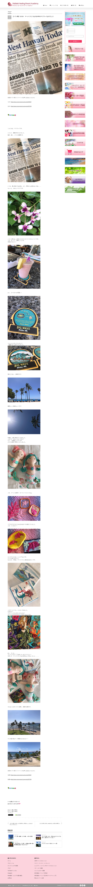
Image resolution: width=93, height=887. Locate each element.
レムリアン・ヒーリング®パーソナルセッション (46, 865)
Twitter (82, 885)
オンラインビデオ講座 (13, 865)
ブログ (9, 868)
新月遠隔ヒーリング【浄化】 (41, 873)
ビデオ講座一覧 (64, 5)
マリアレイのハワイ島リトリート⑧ (49, 843)
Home (45, 5)
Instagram (10, 873)
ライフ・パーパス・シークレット (42, 863)
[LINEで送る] (18, 814)
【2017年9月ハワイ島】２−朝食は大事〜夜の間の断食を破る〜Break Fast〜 (24, 844)
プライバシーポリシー (17, 885)
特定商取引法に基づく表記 (28, 885)
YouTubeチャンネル (12, 870)
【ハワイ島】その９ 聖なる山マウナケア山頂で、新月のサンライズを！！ (51, 837)
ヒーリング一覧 (54, 5)
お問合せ (82, 5)
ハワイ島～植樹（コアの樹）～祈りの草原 (23, 836)
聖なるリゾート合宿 (39, 878)
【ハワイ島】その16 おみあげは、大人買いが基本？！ (49, 823)
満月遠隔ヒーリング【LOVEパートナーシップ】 (46, 875)
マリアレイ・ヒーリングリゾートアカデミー (70, 885)
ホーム (9, 860)
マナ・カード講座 (39, 868)
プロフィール (11, 863)
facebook (84, 885)
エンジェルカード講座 (40, 870)
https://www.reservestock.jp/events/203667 (21, 102)
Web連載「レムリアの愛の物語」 (15, 875)
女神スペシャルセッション (41, 860)
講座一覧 (74, 5)
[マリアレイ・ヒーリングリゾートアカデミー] (23, 4)
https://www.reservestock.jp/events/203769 (21, 106)
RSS (80, 885)
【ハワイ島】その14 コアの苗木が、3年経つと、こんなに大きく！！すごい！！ (21, 824)
